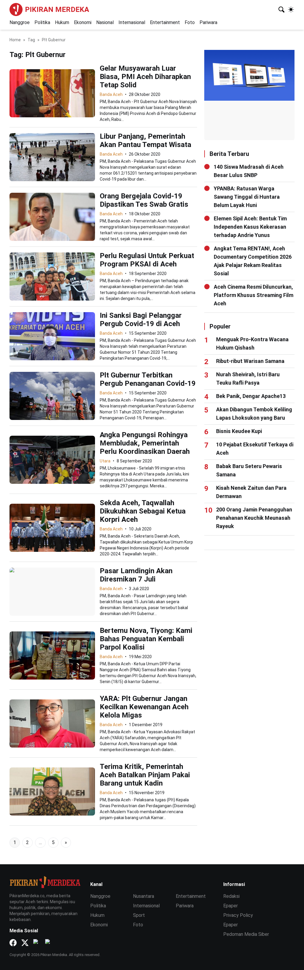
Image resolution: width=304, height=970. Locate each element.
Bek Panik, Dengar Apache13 (251, 396)
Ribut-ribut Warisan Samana (250, 361)
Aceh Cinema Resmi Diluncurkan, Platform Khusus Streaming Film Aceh (253, 295)
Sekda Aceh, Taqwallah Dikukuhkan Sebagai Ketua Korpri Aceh (143, 511)
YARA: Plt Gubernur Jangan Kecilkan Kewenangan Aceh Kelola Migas (144, 706)
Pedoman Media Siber (246, 934)
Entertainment (165, 22)
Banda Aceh (111, 94)
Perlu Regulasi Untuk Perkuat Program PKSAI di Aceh (147, 260)
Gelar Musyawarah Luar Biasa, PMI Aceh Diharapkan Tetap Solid (145, 76)
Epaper (230, 906)
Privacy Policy (238, 915)
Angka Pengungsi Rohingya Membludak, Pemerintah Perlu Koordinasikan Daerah (145, 443)
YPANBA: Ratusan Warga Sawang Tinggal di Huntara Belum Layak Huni (247, 196)
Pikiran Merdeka (57, 9)
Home (15, 39)
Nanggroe (20, 22)
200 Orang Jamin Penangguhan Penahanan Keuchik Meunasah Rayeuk (254, 517)
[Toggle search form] (281, 9)
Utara (105, 461)
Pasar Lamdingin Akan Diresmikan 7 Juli (136, 575)
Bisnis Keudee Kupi (239, 431)
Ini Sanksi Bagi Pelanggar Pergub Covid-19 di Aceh (141, 319)
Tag (31, 39)
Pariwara (208, 22)
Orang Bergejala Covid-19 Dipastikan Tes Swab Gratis (144, 200)
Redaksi (231, 896)
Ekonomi (82, 22)
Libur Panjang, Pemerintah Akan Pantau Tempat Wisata (145, 140)
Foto (190, 22)
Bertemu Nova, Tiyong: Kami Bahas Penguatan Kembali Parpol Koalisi (146, 638)
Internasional (131, 22)
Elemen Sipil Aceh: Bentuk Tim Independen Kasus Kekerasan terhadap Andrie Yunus (250, 226)
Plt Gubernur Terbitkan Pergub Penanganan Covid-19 (148, 379)
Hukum (62, 22)
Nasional (105, 22)
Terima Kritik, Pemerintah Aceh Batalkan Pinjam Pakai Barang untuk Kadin (145, 774)
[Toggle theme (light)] (290, 9)
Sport (139, 915)
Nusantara (143, 896)
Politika (42, 22)
